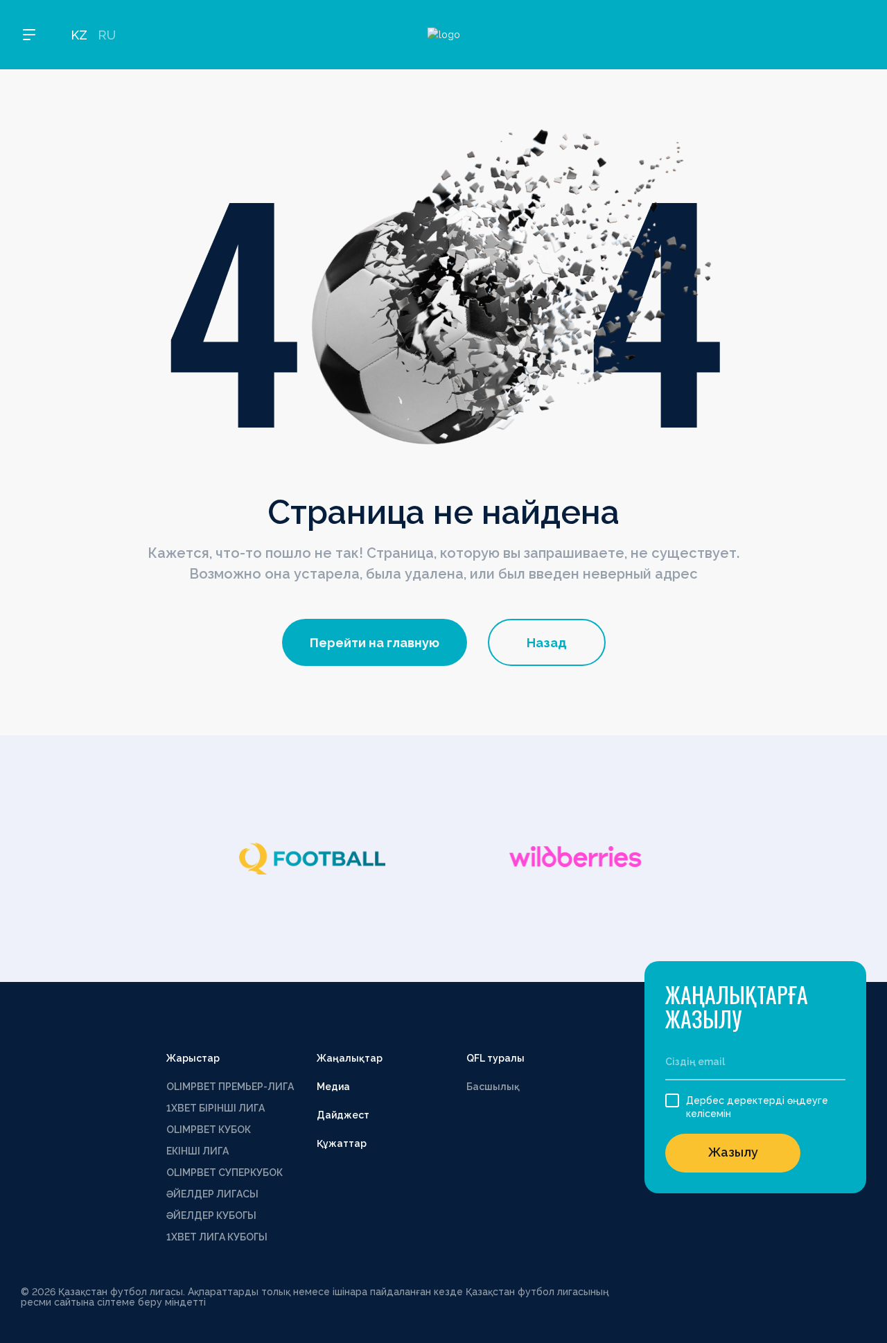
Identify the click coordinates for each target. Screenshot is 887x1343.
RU (107, 35)
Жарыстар (193, 1058)
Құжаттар (342, 1143)
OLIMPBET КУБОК (208, 1129)
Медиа (333, 1086)
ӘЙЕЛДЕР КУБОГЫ (211, 1215)
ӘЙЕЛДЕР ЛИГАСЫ (212, 1194)
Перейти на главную (374, 642)
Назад (547, 642)
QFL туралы (495, 1058)
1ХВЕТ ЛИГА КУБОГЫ (216, 1237)
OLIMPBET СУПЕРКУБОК (224, 1172)
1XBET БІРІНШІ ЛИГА (215, 1108)
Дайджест (343, 1115)
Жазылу (733, 1152)
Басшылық (493, 1086)
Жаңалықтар (350, 1058)
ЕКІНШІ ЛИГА (197, 1151)
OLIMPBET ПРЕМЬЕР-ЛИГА (230, 1086)
